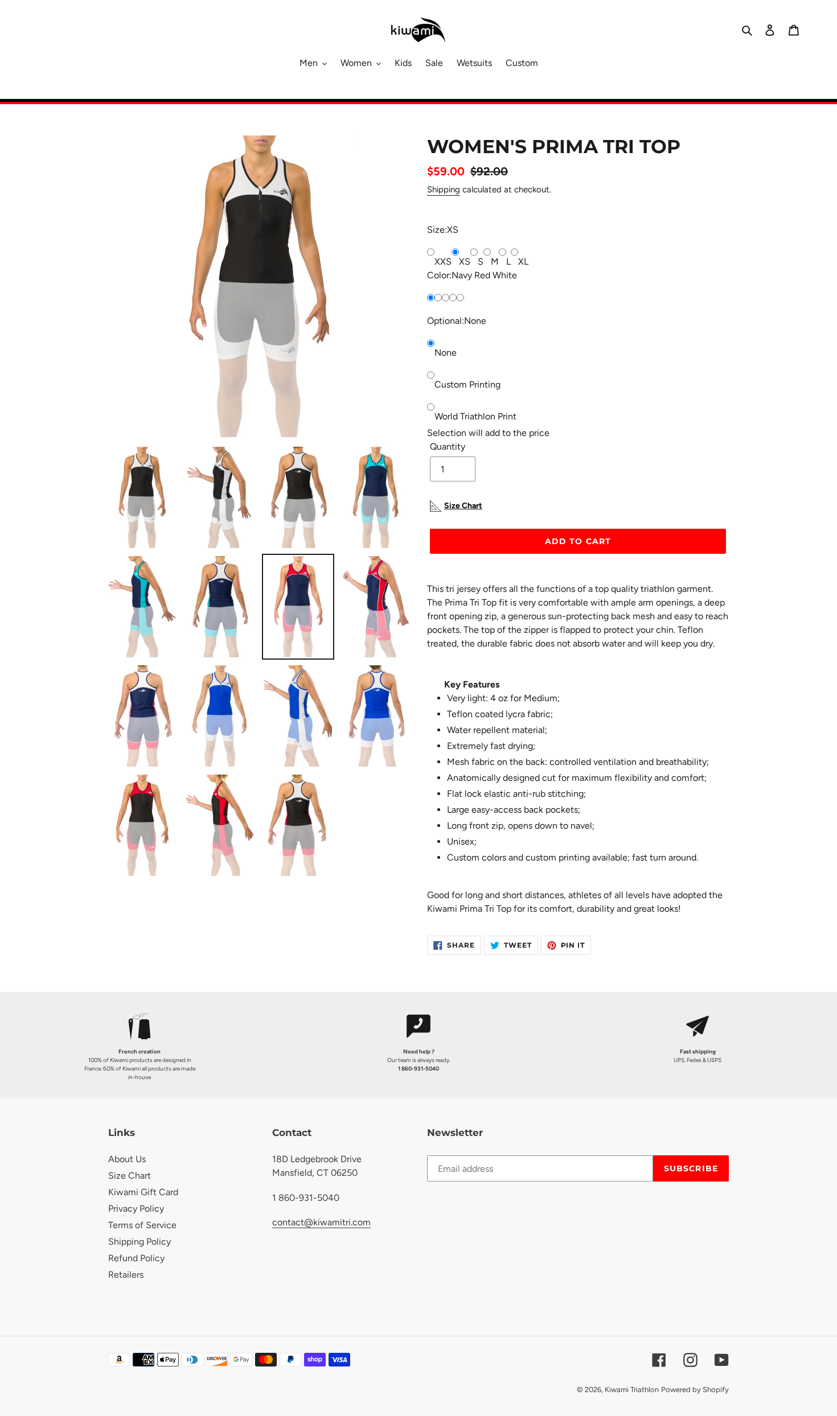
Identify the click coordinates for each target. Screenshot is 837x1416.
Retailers (125, 1274)
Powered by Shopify (695, 1389)
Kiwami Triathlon (632, 1389)
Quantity (447, 446)
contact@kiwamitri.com (321, 1222)
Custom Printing (467, 384)
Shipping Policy (139, 1241)
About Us (127, 1159)
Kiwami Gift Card (143, 1192)
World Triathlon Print (475, 416)
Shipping (443, 189)
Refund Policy (136, 1258)
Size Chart (129, 1175)
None (445, 352)
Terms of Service (142, 1225)
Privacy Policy (136, 1208)
